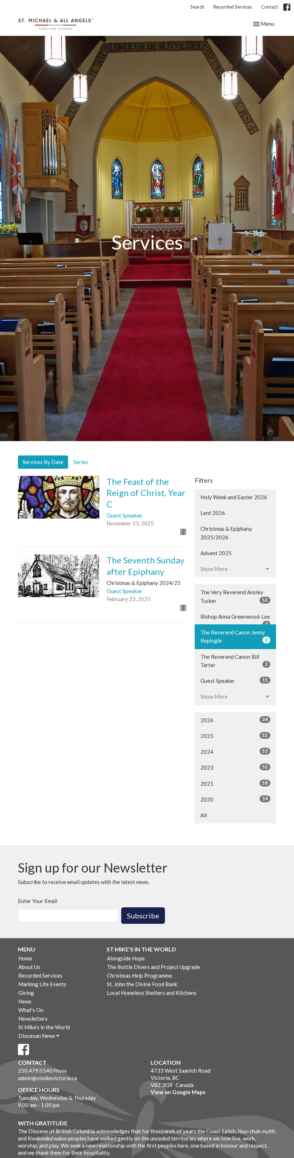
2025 (234, 735)
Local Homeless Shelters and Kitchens (151, 992)
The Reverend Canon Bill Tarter (234, 660)
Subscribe (143, 915)
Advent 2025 (216, 553)
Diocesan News (37, 1035)
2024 (234, 751)
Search (197, 7)
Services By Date (43, 462)
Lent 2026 (212, 513)
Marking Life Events (42, 984)
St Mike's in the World (44, 1027)
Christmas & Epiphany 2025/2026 (226, 532)
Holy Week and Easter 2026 (233, 497)
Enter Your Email (37, 901)
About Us (29, 967)
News (25, 1001)
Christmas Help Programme (139, 975)
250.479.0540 (35, 1070)
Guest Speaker (234, 680)
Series (81, 462)
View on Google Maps (178, 1092)
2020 (234, 799)
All (203, 815)
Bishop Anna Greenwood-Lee (235, 619)
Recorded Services (232, 7)
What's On (30, 1010)
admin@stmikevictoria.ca (47, 1078)
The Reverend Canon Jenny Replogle (234, 636)
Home (25, 958)
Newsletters (33, 1018)
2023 (234, 767)
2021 (234, 783)
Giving (26, 992)
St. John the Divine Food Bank (142, 984)
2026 (234, 720)
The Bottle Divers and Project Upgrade (153, 967)
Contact (269, 7)
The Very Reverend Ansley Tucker (234, 596)
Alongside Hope (126, 958)
